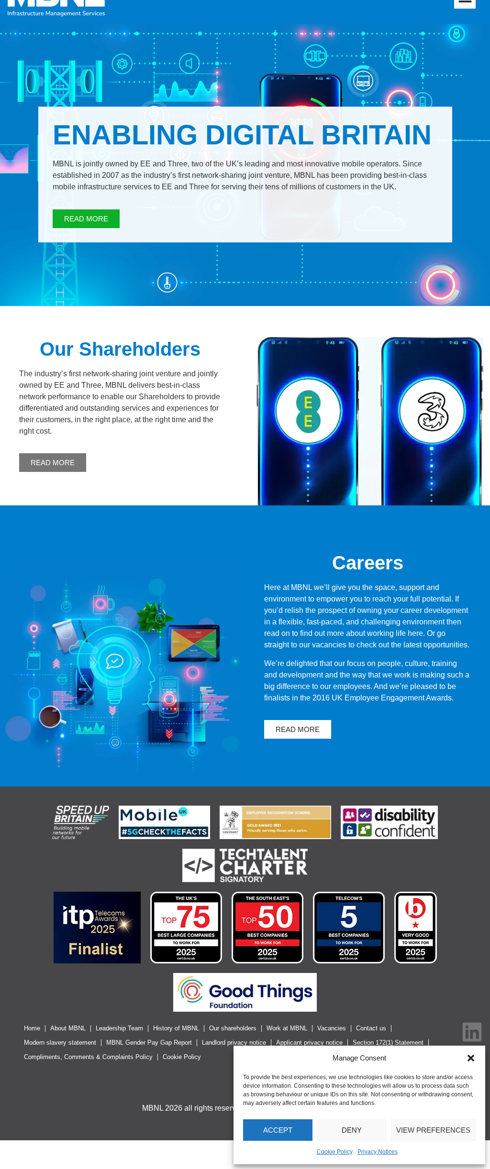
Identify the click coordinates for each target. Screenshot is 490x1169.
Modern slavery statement (60, 1042)
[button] (471, 1058)
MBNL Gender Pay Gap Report (149, 1042)
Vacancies (331, 1028)
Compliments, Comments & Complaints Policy (88, 1056)
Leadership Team (119, 1028)
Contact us (371, 1028)
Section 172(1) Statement (388, 1042)
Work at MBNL (287, 1028)
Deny (352, 1130)
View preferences (433, 1130)
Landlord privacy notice (234, 1042)
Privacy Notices (377, 1151)
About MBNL (68, 1028)
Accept (277, 1130)
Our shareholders (232, 1028)
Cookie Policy (335, 1151)
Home (32, 1028)
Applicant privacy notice (309, 1042)
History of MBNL (176, 1028)
